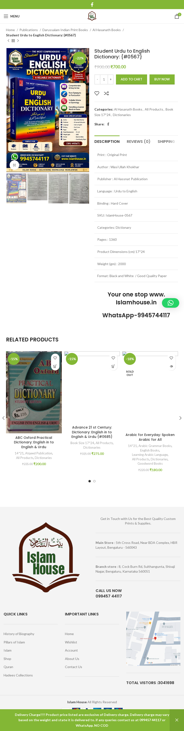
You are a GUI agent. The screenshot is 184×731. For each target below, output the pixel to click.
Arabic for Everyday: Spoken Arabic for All (150, 437)
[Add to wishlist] (96, 93)
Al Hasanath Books (106, 30)
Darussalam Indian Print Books (65, 30)
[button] (55, 366)
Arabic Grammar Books (155, 446)
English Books (149, 450)
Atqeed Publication (38, 453)
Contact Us (73, 667)
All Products (154, 109)
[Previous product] (8, 40)
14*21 (19, 453)
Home (11, 30)
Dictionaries (122, 115)
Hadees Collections (18, 675)
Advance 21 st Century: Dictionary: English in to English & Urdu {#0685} (91, 432)
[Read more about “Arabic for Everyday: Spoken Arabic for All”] (171, 366)
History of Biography (19, 634)
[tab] (107, 140)
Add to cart (131, 79)
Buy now (162, 79)
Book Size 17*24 (82, 443)
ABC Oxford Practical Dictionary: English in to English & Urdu (34, 442)
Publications (29, 30)
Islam (8, 650)
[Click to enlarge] (14, 165)
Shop (7, 659)
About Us (72, 659)
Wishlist (71, 642)
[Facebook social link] (92, 4)
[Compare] (106, 93)
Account (71, 650)
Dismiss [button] (177, 720)
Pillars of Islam (14, 642)
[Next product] (18, 40)
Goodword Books (150, 463)
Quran (8, 667)
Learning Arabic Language (150, 455)
